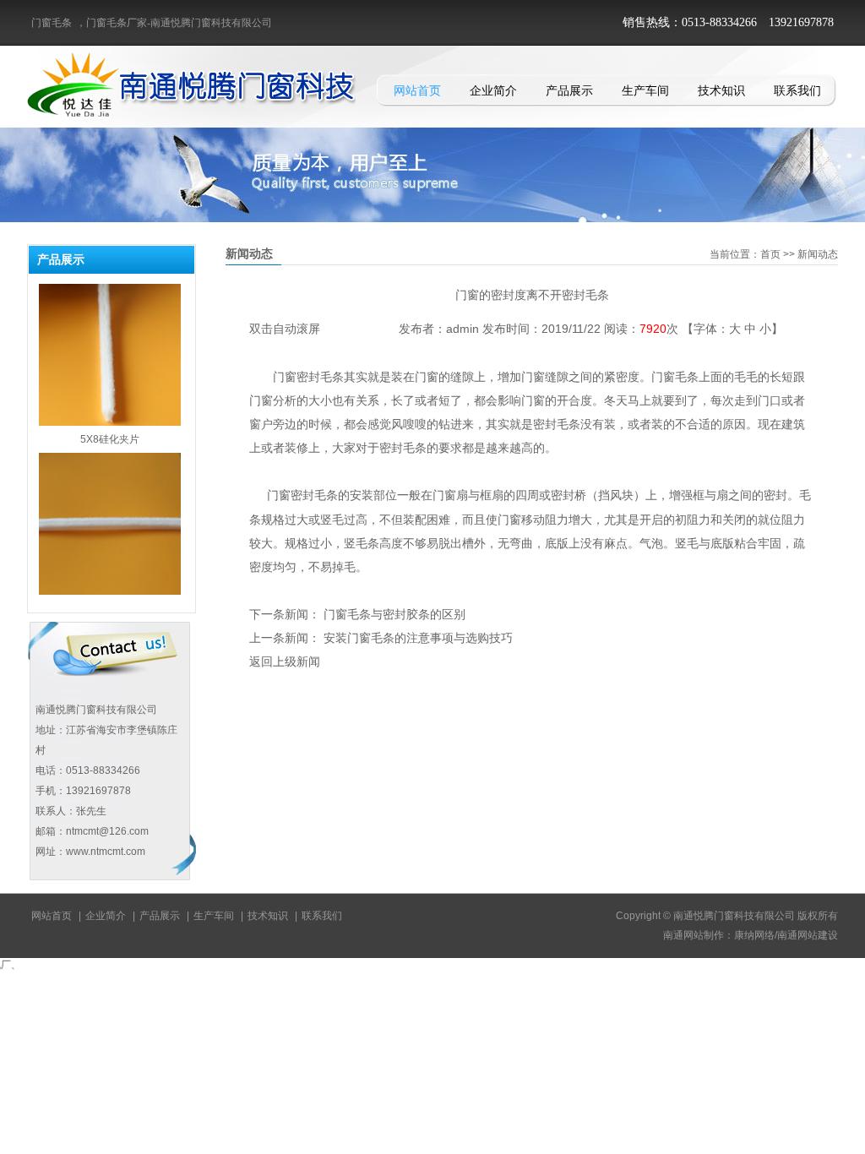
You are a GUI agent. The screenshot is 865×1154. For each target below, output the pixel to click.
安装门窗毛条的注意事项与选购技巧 (418, 638)
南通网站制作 (693, 935)
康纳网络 (754, 935)
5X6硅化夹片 (109, 590)
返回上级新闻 (284, 661)
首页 (770, 254)
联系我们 (797, 90)
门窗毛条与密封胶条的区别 (394, 614)
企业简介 (493, 90)
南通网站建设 (807, 935)
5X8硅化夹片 (109, 421)
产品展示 (569, 90)
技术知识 (721, 90)
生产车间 (645, 90)
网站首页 (417, 90)
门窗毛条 (51, 23)
